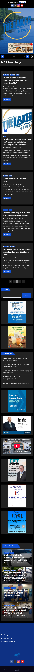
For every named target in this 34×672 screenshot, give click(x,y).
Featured (12, 74)
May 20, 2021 (8, 86)
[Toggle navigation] (13, 56)
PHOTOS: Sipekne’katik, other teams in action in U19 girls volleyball (15, 610)
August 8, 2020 (9, 218)
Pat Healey (18, 86)
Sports (13, 587)
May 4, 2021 (7, 147)
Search (5, 290)
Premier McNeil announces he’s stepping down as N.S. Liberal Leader (17, 252)
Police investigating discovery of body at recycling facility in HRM (15, 558)
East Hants (6, 74)
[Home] (2, 56)
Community (7, 570)
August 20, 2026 (11, 563)
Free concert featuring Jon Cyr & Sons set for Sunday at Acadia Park (15, 575)
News (18, 74)
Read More (7, 99)
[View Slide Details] (17, 424)
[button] (24, 56)
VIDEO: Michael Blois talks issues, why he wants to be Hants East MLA (15, 80)
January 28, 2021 (9, 184)
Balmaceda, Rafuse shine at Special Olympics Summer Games (16, 593)
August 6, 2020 (9, 258)
